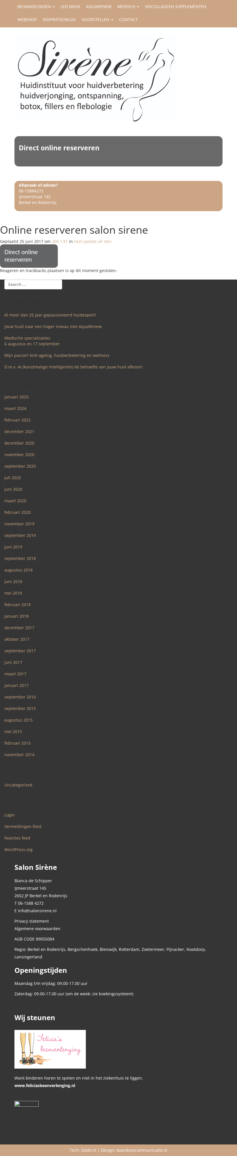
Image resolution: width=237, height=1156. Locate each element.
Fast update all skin (93, 241)
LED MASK (70, 6)
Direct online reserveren (59, 147)
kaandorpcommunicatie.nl (141, 1150)
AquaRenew (99, 6)
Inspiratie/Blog (59, 19)
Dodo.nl (88, 1150)
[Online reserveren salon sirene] (29, 255)
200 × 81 (60, 241)
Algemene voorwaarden (37, 928)
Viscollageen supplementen (175, 6)
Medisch (126, 6)
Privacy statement (31, 921)
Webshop (27, 19)
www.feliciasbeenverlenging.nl (44, 1085)
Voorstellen (96, 19)
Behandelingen (34, 6)
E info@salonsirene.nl (35, 910)
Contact (128, 19)
